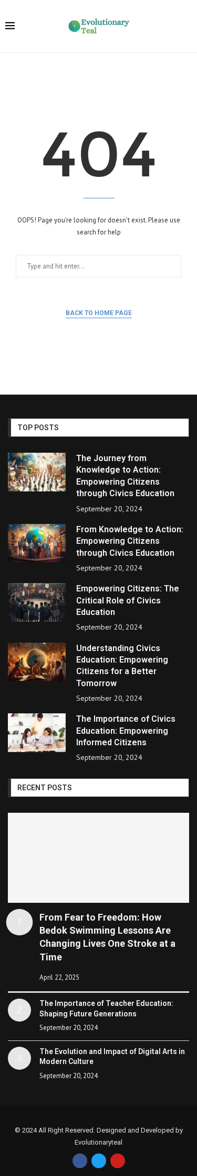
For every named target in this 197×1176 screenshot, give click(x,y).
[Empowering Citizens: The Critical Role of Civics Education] (37, 602)
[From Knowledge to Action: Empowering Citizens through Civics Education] (37, 543)
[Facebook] (79, 1160)
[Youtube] (117, 1160)
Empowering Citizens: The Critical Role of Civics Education (127, 600)
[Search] (186, 27)
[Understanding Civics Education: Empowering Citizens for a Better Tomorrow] (37, 662)
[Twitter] (98, 1160)
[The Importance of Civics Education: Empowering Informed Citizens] (37, 732)
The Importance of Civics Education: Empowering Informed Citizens (125, 730)
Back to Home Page (99, 313)
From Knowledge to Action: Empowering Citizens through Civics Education (129, 541)
